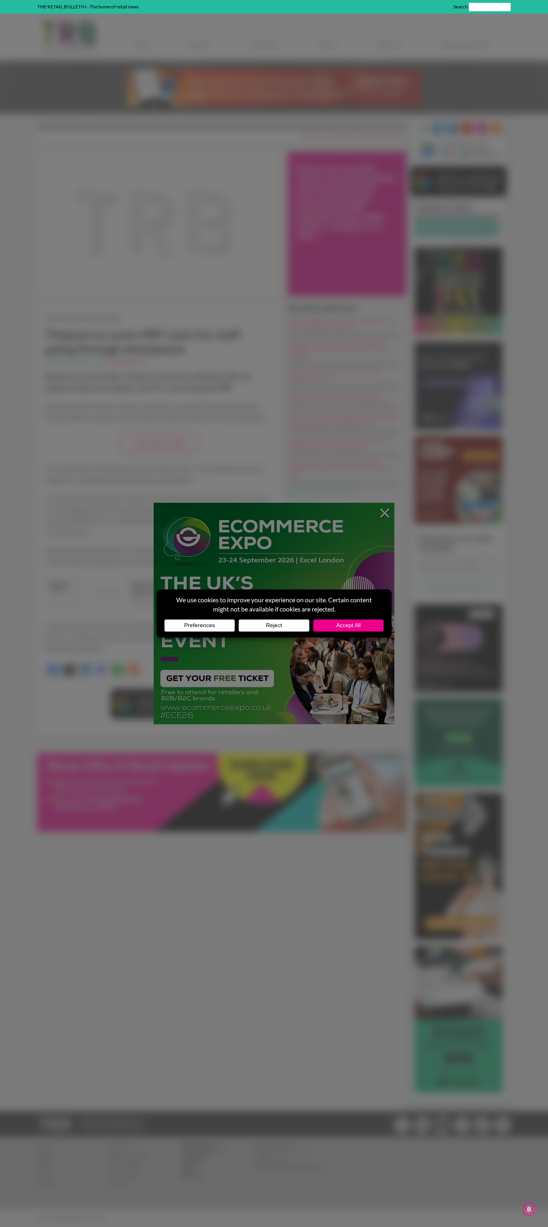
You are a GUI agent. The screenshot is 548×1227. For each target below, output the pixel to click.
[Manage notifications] (529, 1209)
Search (460, 7)
